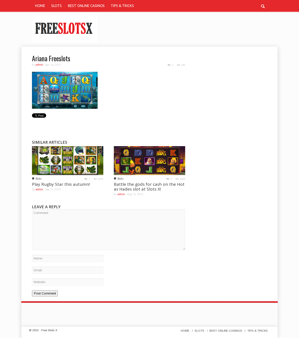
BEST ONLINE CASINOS (86, 6)
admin (39, 64)
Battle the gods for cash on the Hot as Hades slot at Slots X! (149, 186)
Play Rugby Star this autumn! (61, 184)
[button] (262, 5)
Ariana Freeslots (51, 58)
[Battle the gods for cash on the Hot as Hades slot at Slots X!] (149, 160)
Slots (38, 178)
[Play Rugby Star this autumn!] (67, 160)
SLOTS (56, 6)
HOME (40, 6)
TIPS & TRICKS (122, 6)
